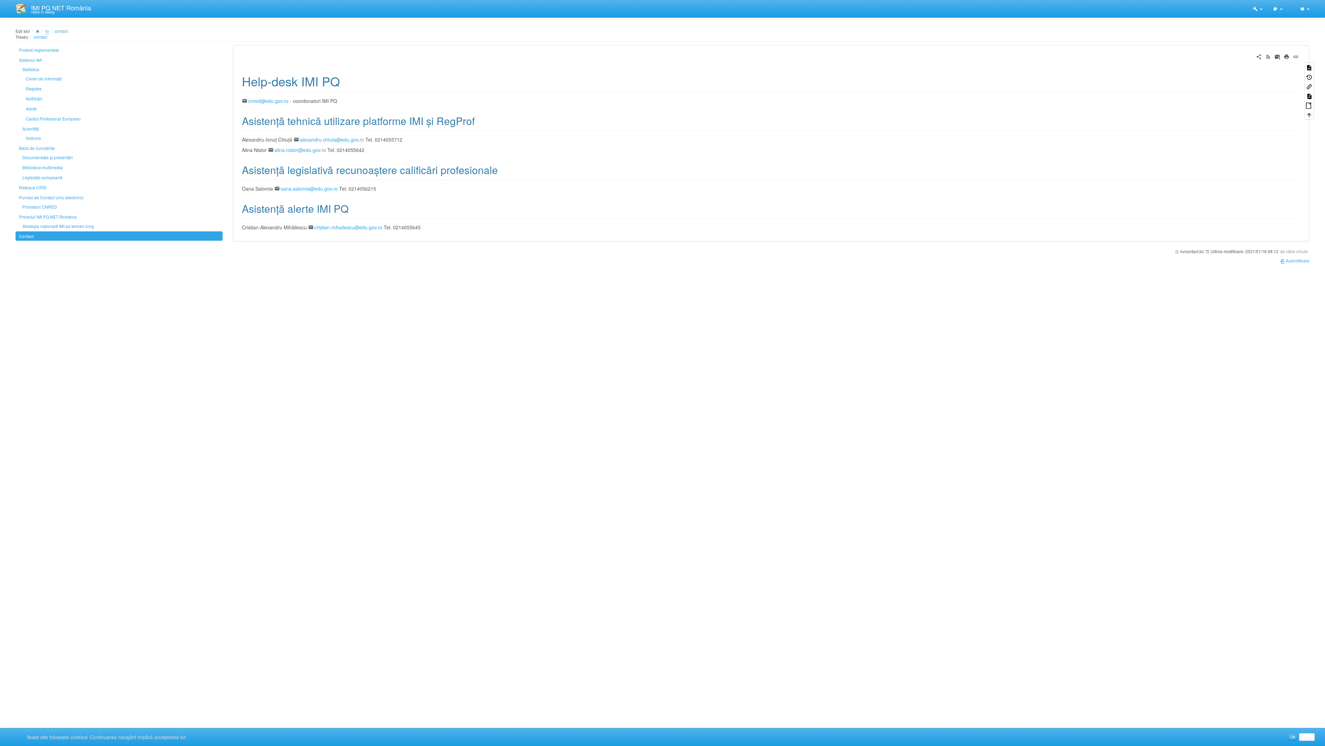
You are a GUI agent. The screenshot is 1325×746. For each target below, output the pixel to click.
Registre (34, 89)
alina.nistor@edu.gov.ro (300, 149)
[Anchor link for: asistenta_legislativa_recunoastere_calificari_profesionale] (503, 169)
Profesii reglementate (39, 50)
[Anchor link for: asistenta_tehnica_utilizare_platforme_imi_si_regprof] (480, 120)
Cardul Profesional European (53, 119)
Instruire (33, 138)
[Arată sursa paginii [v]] (1309, 67)
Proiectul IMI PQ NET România (48, 217)
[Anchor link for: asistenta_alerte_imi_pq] (354, 208)
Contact (26, 236)
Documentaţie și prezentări (47, 157)
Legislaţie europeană (42, 177)
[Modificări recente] (1268, 55)
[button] (1258, 8)
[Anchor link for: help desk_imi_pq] (346, 81)
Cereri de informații (44, 79)
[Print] (1286, 55)
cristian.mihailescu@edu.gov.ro (348, 227)
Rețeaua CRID (33, 187)
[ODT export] (1309, 105)
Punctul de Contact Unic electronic (51, 197)
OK (1293, 737)
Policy (1307, 737)
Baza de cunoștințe (37, 148)
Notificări (34, 99)
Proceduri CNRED (39, 207)
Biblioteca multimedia (42, 167)
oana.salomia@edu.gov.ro (309, 188)
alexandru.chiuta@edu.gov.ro (332, 139)
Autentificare (1297, 261)
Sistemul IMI (30, 60)
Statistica (30, 69)
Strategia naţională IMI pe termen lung (58, 226)
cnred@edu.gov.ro (268, 100)
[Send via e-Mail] (1277, 55)
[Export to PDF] (1309, 95)
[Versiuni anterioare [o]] (1309, 76)
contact (61, 31)
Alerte (31, 109)
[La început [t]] (1309, 114)
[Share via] (1259, 55)
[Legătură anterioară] (1309, 86)
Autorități (30, 129)
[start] (38, 31)
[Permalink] (1296, 55)
